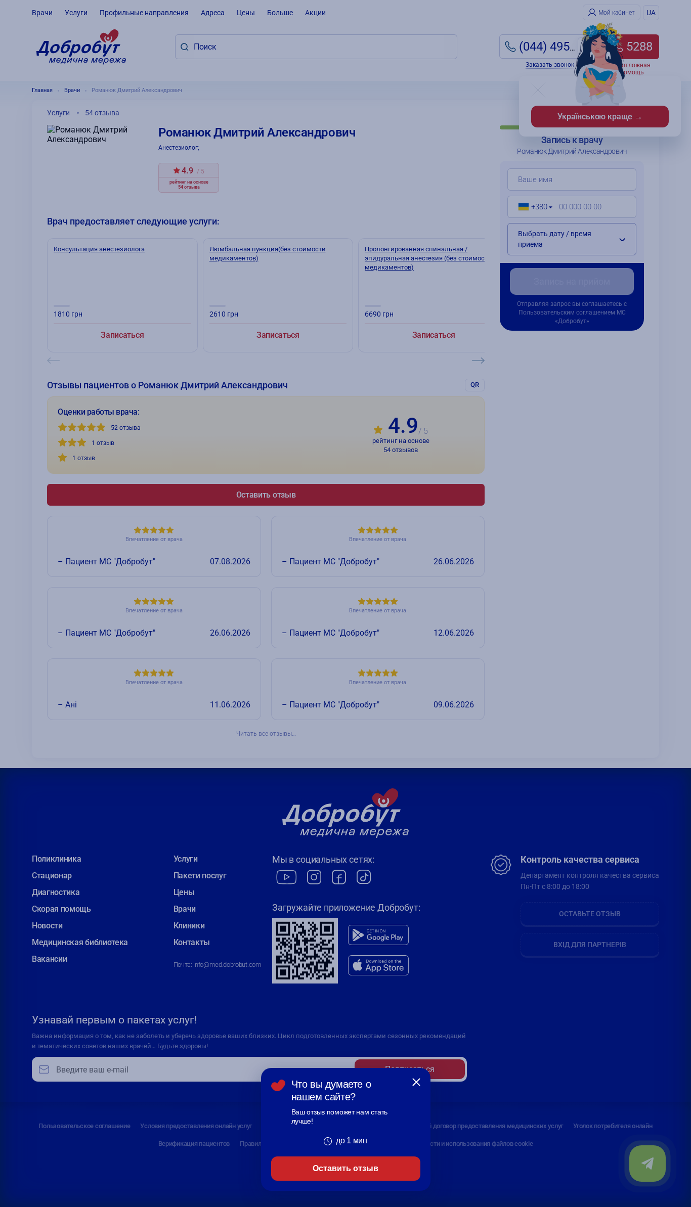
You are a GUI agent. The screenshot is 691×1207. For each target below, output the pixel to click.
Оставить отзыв (345, 1168)
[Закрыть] (416, 1082)
